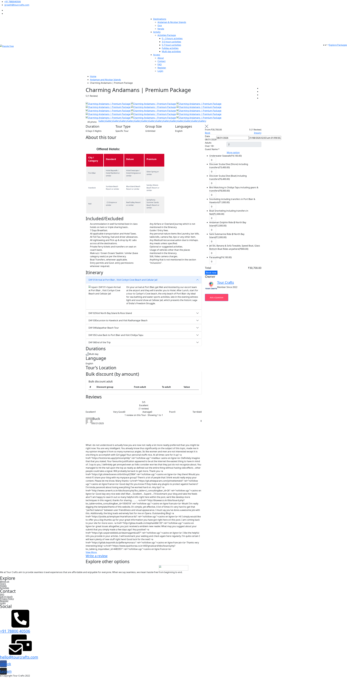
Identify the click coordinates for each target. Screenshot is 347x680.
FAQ (160, 64)
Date (207, 136)
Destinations (159, 18)
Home (93, 76)
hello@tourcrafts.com (19, 657)
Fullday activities (170, 48)
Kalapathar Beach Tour (104, 327)
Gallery (102, 120)
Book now (211, 272)
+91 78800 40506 (15, 631)
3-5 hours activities (171, 41)
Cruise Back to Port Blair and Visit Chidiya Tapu (116, 335)
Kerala (161, 28)
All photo (92, 121)
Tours (3, 583)
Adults (208, 142)
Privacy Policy (7, 598)
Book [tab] (207, 132)
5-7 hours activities (171, 44)
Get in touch (6, 596)
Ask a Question (216, 297)
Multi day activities (171, 51)
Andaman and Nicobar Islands (105, 79)
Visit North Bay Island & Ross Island (110, 313)
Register (162, 67)
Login (160, 70)
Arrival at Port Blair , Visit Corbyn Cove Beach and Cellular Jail (123, 279)
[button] (326, 45)
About (161, 57)
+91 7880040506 (12, 1)
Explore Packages (338, 44)
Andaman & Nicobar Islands (172, 22)
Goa (160, 25)
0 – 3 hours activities (172, 38)
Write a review (96, 556)
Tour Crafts (225, 282)
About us (4, 581)
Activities (4, 587)
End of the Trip (100, 342)
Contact (162, 61)
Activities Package (167, 35)
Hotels (3, 585)
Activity (156, 31)
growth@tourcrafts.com (16, 4)
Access (156, 54)
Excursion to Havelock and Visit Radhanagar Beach (118, 320)
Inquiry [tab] (257, 132)
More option (233, 152)
